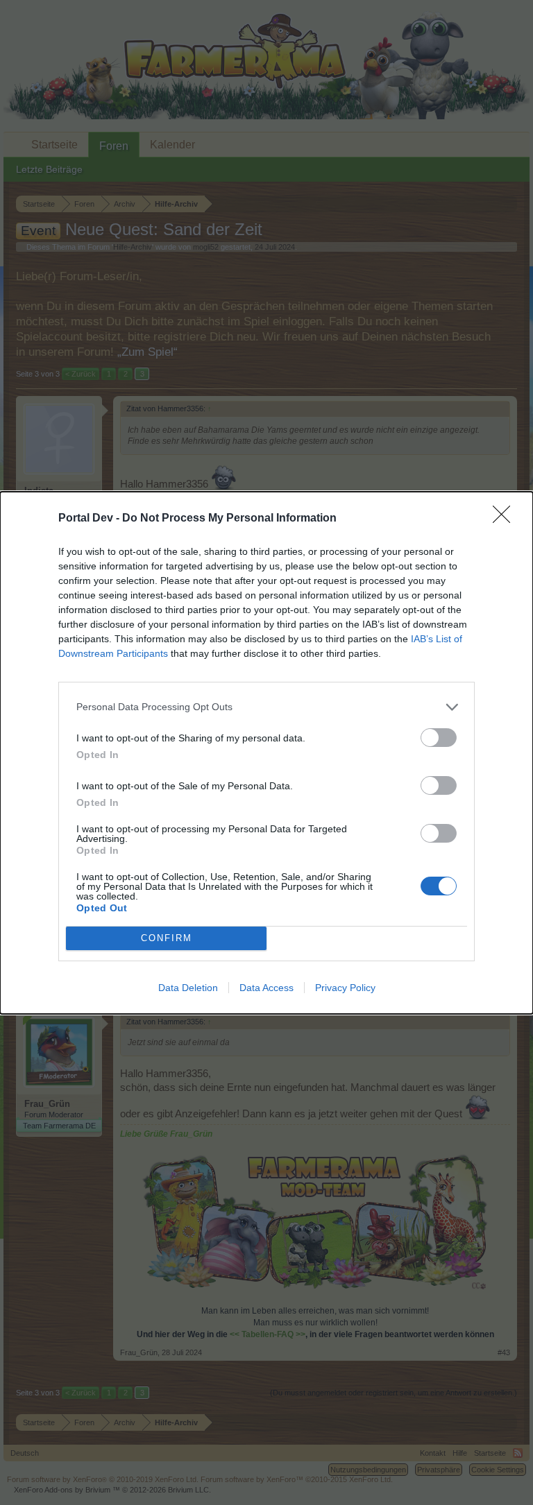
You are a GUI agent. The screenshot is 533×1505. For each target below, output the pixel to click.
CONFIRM (166, 938)
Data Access (266, 987)
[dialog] (266, 753)
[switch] (439, 737)
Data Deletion (188, 987)
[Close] (506, 519)
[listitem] (266, 707)
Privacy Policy (345, 987)
